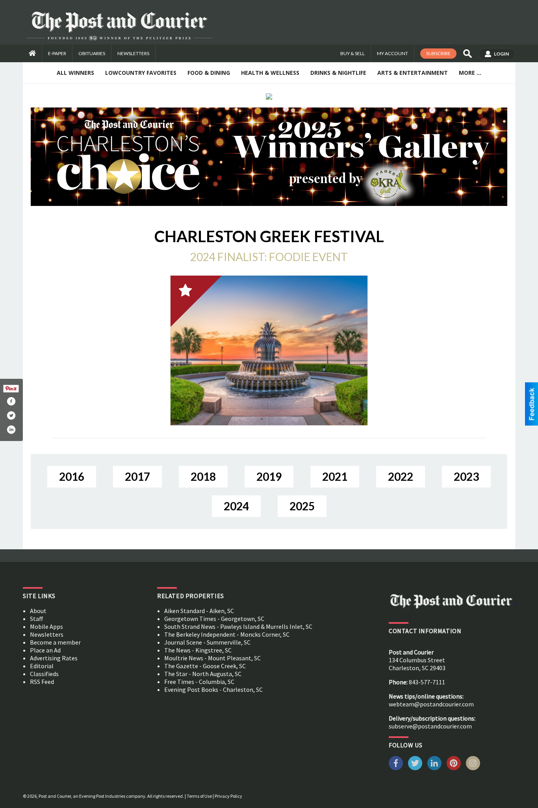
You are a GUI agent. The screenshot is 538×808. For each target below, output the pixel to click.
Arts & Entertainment (412, 72)
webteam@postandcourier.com (431, 704)
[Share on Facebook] (11, 401)
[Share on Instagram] (11, 429)
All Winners (75, 72)
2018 (203, 476)
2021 (334, 476)
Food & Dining (208, 72)
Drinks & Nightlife (338, 72)
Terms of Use (199, 796)
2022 (400, 476)
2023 (466, 476)
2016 (71, 476)
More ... (470, 72)
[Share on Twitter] (11, 415)
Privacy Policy (228, 796)
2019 (269, 476)
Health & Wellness (270, 72)
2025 (302, 506)
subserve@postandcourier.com (430, 726)
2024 (236, 506)
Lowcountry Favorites (140, 72)
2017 (137, 476)
